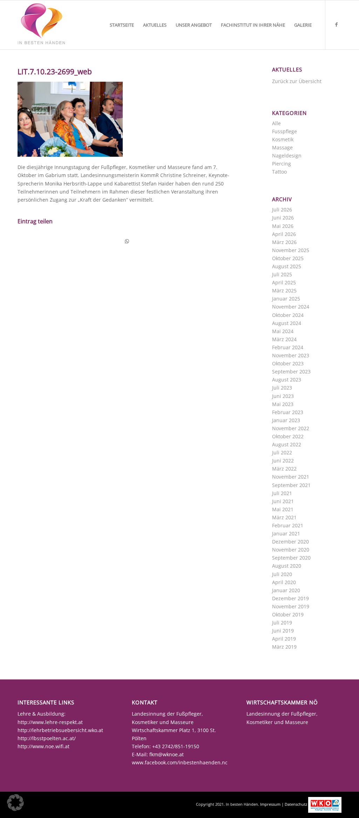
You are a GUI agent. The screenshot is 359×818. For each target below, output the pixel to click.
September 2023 (291, 371)
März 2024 (284, 339)
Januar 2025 (286, 298)
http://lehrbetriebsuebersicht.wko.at (60, 730)
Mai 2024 (282, 331)
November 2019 (290, 606)
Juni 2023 (283, 396)
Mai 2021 (282, 509)
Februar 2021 (287, 525)
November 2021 (290, 476)
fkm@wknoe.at (166, 754)
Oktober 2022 (288, 436)
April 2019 (284, 638)
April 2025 (284, 282)
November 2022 (290, 428)
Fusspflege (284, 131)
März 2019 (284, 646)
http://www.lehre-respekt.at (50, 722)
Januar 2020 (286, 590)
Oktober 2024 (288, 315)
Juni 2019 (283, 630)
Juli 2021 (282, 493)
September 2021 (291, 485)
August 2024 (286, 323)
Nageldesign (287, 155)
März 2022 (284, 468)
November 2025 (290, 250)
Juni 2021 (283, 501)
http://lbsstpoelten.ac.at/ (47, 738)
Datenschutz (296, 804)
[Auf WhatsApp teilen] (127, 241)
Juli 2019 (282, 622)
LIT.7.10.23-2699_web (55, 71)
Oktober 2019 (288, 614)
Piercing (281, 163)
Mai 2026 (282, 226)
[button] (15, 802)
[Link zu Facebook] (336, 24)
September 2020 (291, 557)
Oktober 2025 (288, 258)
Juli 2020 (282, 574)
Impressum (270, 804)
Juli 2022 (282, 452)
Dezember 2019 (290, 598)
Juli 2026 (282, 209)
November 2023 (290, 355)
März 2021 (284, 517)
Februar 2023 (287, 412)
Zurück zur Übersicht (296, 81)
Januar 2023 (286, 420)
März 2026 (284, 242)
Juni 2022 (283, 460)
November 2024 (290, 306)
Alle (276, 123)
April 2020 (284, 582)
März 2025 (284, 290)
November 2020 (290, 549)
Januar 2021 (286, 533)
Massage (282, 147)
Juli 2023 (282, 387)
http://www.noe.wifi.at (43, 746)
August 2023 (286, 379)
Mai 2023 (282, 404)
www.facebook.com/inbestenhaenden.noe (181, 762)
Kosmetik (282, 139)
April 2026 (284, 234)
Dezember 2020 (290, 541)
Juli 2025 (282, 274)
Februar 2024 (287, 347)
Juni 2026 (283, 217)
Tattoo (279, 171)
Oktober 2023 (288, 363)
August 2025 (286, 266)
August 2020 (286, 565)
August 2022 (286, 444)
